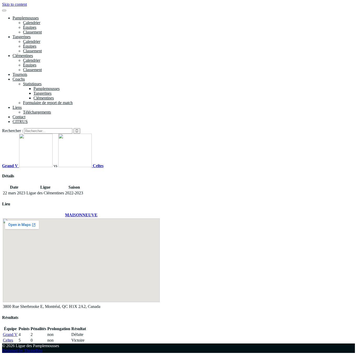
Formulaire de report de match (48, 102)
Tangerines (22, 37)
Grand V (10, 334)
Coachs (19, 79)
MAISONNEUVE (81, 215)
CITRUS (20, 121)
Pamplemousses (26, 18)
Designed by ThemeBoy (22, 350)
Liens (17, 107)
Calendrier (31, 22)
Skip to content (14, 4)
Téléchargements (37, 112)
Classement (32, 32)
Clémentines (23, 55)
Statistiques (32, 84)
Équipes (29, 27)
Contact (19, 117)
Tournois (20, 74)
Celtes (8, 340)
